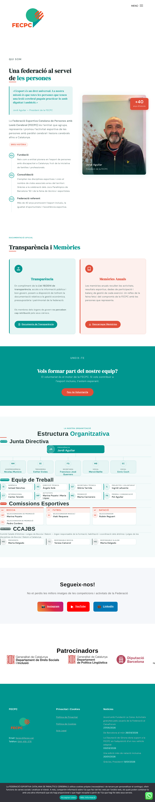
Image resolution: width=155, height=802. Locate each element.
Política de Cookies (66, 724)
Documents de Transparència (38, 324)
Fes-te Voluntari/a (77, 392)
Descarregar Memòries (104, 324)
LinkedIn (105, 606)
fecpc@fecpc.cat (25, 738)
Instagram (50, 606)
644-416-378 (25, 741)
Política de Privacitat (67, 717)
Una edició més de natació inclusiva (122, 753)
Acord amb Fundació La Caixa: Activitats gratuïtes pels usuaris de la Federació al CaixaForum (124, 721)
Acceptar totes (68, 797)
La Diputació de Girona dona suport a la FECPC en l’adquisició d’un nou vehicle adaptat (124, 741)
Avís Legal (61, 730)
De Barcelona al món (114, 732)
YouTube (78, 606)
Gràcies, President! (113, 762)
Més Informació (88, 797)
